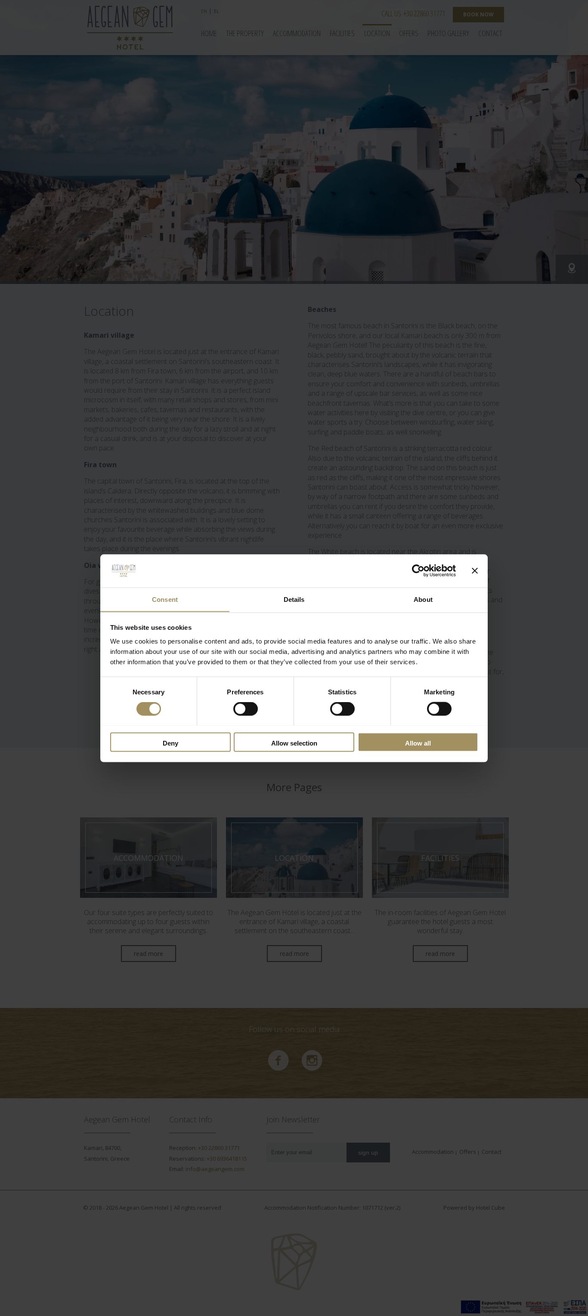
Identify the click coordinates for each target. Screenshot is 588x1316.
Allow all (418, 742)
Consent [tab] (165, 599)
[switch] (245, 708)
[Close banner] (475, 571)
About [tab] (423, 599)
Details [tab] (294, 599)
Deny (170, 742)
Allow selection (294, 742)
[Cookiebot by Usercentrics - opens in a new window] (418, 570)
